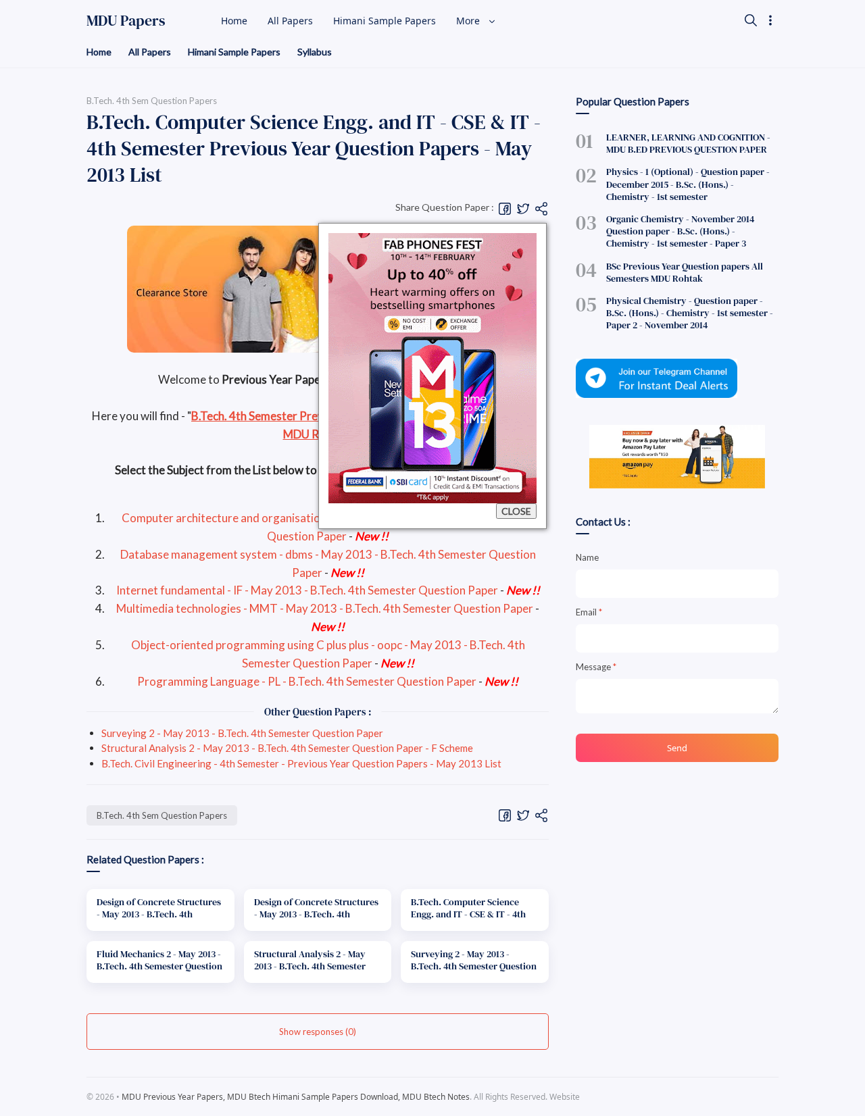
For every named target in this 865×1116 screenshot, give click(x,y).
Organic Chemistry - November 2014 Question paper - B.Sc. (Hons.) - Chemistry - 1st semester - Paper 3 (680, 231)
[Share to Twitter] (523, 207)
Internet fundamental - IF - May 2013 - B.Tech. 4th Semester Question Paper (307, 590)
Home (99, 51)
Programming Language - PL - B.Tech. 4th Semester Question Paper (306, 681)
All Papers (149, 51)
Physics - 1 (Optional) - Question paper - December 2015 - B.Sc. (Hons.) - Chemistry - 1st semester (688, 184)
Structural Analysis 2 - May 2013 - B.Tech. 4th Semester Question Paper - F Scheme (287, 748)
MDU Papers (126, 20)
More (469, 20)
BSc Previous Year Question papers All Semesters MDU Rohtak (684, 272)
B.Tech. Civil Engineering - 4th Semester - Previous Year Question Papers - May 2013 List (301, 763)
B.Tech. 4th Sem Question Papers (162, 815)
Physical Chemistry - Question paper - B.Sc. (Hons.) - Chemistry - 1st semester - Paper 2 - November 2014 (689, 313)
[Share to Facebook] (504, 207)
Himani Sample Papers (234, 51)
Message (596, 666)
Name (587, 557)
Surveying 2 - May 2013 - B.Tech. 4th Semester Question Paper (242, 733)
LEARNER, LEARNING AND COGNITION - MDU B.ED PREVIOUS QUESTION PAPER (688, 143)
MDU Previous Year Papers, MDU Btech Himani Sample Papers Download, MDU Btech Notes (296, 1096)
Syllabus (314, 51)
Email (589, 612)
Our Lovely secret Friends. (686, 1096)
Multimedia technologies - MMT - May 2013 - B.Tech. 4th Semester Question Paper (324, 608)
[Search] (751, 20)
